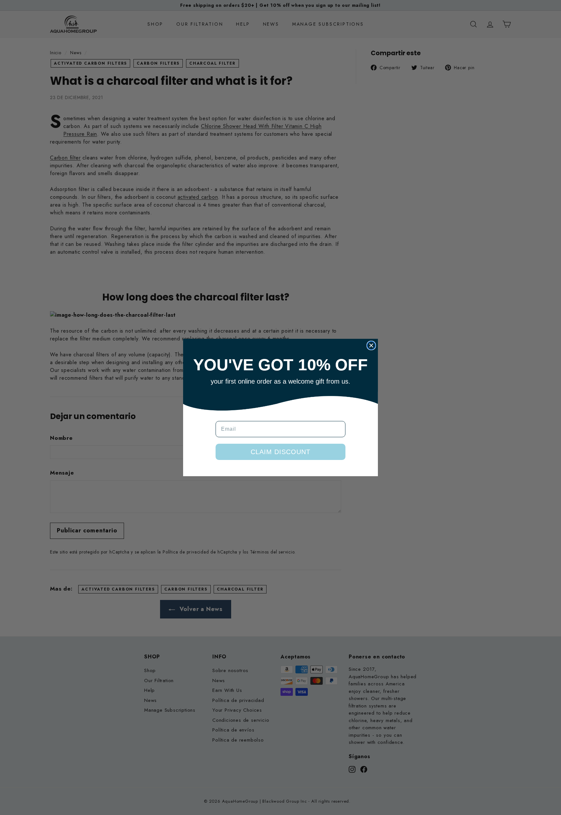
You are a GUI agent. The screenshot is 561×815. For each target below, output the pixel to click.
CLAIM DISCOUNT (280, 451)
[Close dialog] (371, 345)
